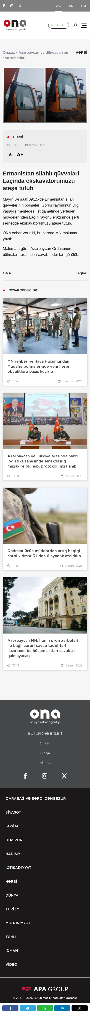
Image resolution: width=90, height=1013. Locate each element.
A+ (20, 154)
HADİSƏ (13, 854)
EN (71, 6)
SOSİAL (12, 826)
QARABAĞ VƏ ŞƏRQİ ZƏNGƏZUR (36, 799)
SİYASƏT (13, 812)
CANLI (58, 25)
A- (11, 155)
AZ (58, 6)
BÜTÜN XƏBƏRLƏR (45, 734)
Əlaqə (45, 753)
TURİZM (13, 909)
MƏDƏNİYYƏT (18, 923)
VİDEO (11, 965)
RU (83, 6)
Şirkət (45, 743)
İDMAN (12, 951)
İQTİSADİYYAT (18, 868)
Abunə (45, 763)
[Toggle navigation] (84, 25)
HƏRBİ (11, 882)
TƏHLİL (12, 937)
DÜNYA (12, 895)
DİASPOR (14, 840)
